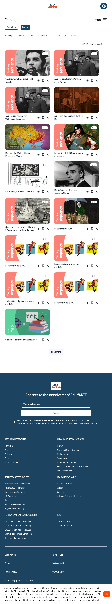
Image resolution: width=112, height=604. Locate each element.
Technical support (65, 525)
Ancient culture (11, 462)
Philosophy (10, 454)
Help (59, 515)
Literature (9, 445)
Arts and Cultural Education (69, 496)
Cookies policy (11, 571)
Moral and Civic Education (68, 449)
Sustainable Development (16, 504)
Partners (8, 563)
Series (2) (75, 35)
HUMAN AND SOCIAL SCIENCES (70, 439)
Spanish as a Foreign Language (18, 533)
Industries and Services (14, 491)
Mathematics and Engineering (17, 483)
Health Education (64, 483)
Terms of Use (57, 554)
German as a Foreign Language (18, 525)
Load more (56, 351)
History (60, 445)
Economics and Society (67, 462)
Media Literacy (63, 454)
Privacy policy (58, 571)
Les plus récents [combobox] (96, 43)
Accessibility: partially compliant (19, 580)
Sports (7, 500)
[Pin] (43, 80)
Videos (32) (21, 35)
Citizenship (62, 491)
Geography (62, 458)
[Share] (48, 80)
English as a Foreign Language (18, 529)
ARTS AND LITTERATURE (15, 439)
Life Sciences (10, 496)
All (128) (8, 35)
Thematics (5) (60, 35)
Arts (6, 449)
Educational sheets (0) (40, 35)
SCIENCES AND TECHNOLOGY (17, 477)
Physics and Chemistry (14, 508)
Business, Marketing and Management (73, 466)
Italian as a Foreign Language (17, 538)
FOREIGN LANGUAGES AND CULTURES (21, 515)
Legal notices (10, 554)
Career (60, 487)
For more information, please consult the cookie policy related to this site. (68, 600)
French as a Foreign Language (18, 521)
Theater (8, 458)
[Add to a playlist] (39, 80)
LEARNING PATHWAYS (66, 477)
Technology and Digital (15, 487)
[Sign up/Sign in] (104, 6)
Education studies (65, 470)
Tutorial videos (63, 521)
